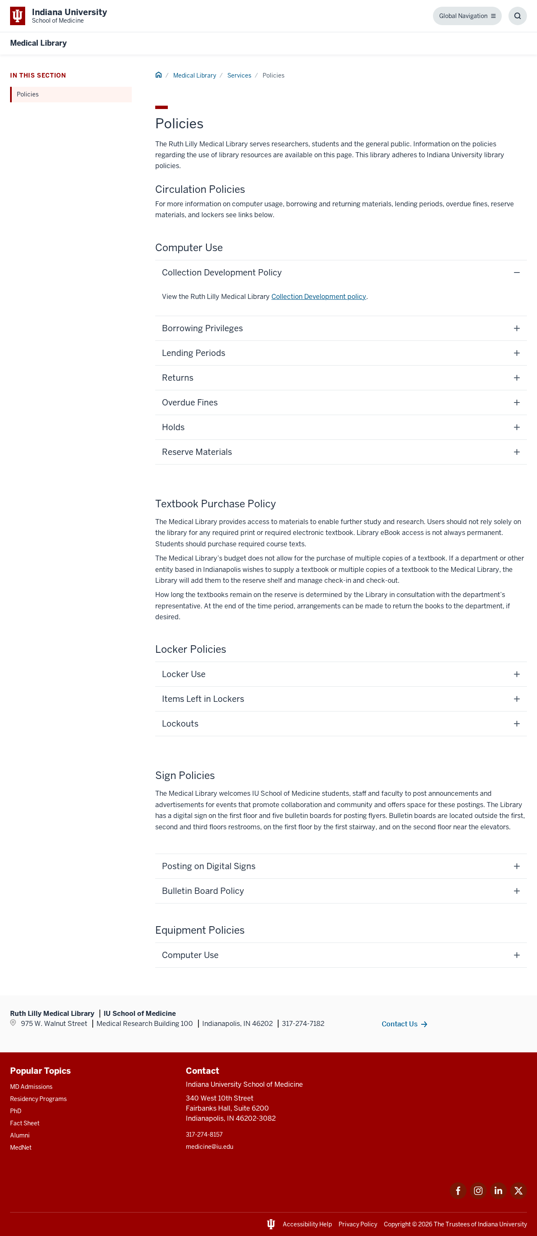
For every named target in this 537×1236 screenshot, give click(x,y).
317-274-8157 (204, 1134)
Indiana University (502, 1224)
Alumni (20, 1135)
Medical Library (38, 43)
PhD (15, 1111)
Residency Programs (38, 1099)
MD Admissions (31, 1087)
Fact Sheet (24, 1123)
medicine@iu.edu (209, 1146)
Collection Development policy (318, 296)
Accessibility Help (307, 1224)
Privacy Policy (358, 1224)
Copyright (397, 1224)
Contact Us (399, 1024)
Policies (28, 94)
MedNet (20, 1147)
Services (239, 75)
